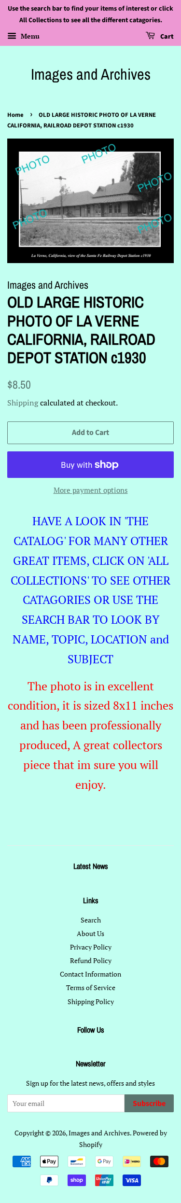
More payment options (91, 490)
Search (91, 919)
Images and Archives (91, 74)
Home (15, 115)
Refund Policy (90, 960)
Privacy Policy (90, 946)
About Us (90, 933)
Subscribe (149, 1103)
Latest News (90, 866)
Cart (166, 37)
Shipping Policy (91, 1001)
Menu (29, 36)
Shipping (22, 402)
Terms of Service (90, 987)
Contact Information (90, 974)
